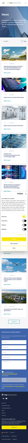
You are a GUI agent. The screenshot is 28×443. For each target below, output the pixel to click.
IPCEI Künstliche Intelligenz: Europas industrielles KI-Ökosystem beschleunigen (12, 186)
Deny (14, 248)
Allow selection (14, 243)
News (3, 410)
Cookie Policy (14, 436)
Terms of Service (20, 386)
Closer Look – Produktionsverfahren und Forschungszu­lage (12, 155)
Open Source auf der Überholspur (14, 97)
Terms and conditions (6, 439)
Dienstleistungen (6, 405)
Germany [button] (8, 432)
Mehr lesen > (7, 73)
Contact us (14, 427)
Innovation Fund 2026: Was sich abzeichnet (13, 309)
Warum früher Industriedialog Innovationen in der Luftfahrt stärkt (13, 279)
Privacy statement (5, 436)
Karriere (3, 413)
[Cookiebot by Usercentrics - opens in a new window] (17, 194)
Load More (14, 321)
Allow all (14, 239)
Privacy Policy (9, 386)
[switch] (24, 221)
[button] (25, 3)
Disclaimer (15, 439)
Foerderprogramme (6, 408)
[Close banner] (25, 193)
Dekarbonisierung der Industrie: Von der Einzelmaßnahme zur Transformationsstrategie (13, 68)
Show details (21, 234)
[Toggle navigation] (3, 3)
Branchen (4, 403)
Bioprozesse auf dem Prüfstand (13, 125)
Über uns (4, 415)
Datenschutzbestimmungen (9, 374)
